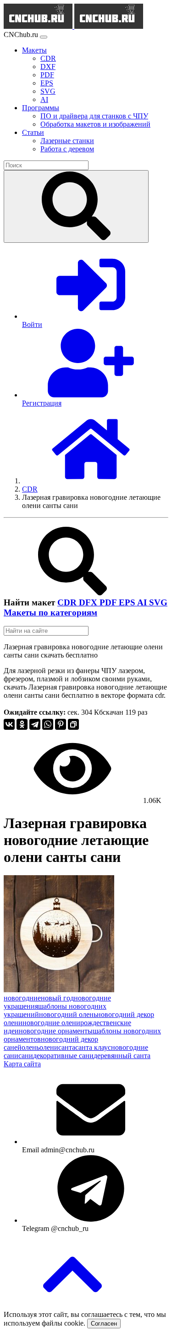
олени (48, 1047)
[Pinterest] (60, 724)
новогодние (22, 998)
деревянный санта (122, 1055)
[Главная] (91, 481)
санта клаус (93, 1047)
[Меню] (43, 37)
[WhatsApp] (47, 724)
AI (143, 602)
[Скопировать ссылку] (73, 724)
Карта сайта (22, 1064)
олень (30, 1047)
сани (25, 1055)
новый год (57, 998)
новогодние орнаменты (56, 1031)
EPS (128, 602)
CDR (68, 602)
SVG (158, 602)
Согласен (104, 1323)
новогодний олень (68, 1014)
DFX (89, 602)
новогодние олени (51, 1023)
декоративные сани (63, 1055)
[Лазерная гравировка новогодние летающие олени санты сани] (59, 990)
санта (66, 1047)
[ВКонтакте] (9, 724)
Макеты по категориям (50, 612)
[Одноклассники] (22, 724)
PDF (109, 602)
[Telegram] (34, 724)
